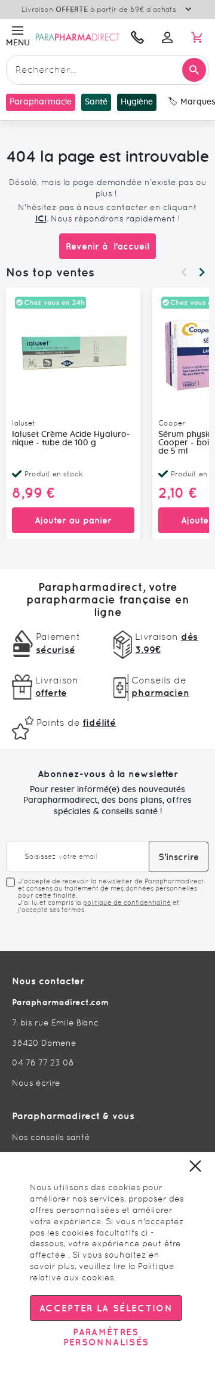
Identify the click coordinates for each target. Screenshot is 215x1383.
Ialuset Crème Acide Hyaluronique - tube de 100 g (71, 438)
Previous (184, 272)
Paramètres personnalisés (106, 1337)
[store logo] (77, 36)
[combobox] (107, 70)
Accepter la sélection (106, 1308)
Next (202, 272)
